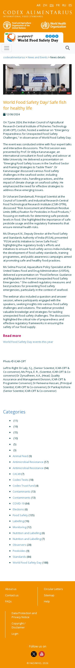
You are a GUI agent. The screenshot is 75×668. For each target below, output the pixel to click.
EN (52, 5)
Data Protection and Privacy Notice (24, 615)
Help (47, 601)
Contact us (12, 595)
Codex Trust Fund (24, 485)
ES (70, 5)
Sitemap (49, 595)
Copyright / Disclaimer (18, 625)
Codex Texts (20, 480)
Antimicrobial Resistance (28, 462)
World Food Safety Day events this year (28, 342)
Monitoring (19, 527)
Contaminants (21, 491)
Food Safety (20, 515)
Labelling (18, 521)
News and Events (38, 57)
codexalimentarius (14, 57)
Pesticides (19, 551)
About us (10, 589)
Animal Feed (20, 456)
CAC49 (17, 474)
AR (38, 5)
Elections (18, 509)
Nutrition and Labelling (27, 533)
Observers (19, 545)
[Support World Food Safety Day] (33, 37)
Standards (19, 557)
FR (58, 5)
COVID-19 (18, 503)
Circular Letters (53, 589)
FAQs (8, 601)
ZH (45, 5)
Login (15, 634)
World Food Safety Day (27, 562)
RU (64, 5)
